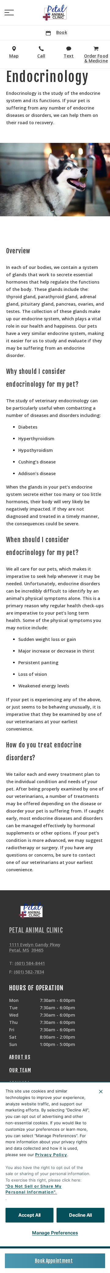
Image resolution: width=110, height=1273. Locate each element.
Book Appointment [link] (54, 1261)
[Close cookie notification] (101, 1091)
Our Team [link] (20, 1070)
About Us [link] (20, 1057)
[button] (9, 12)
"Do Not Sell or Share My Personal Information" (34, 1189)
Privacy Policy (51, 1154)
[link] (55, 12)
